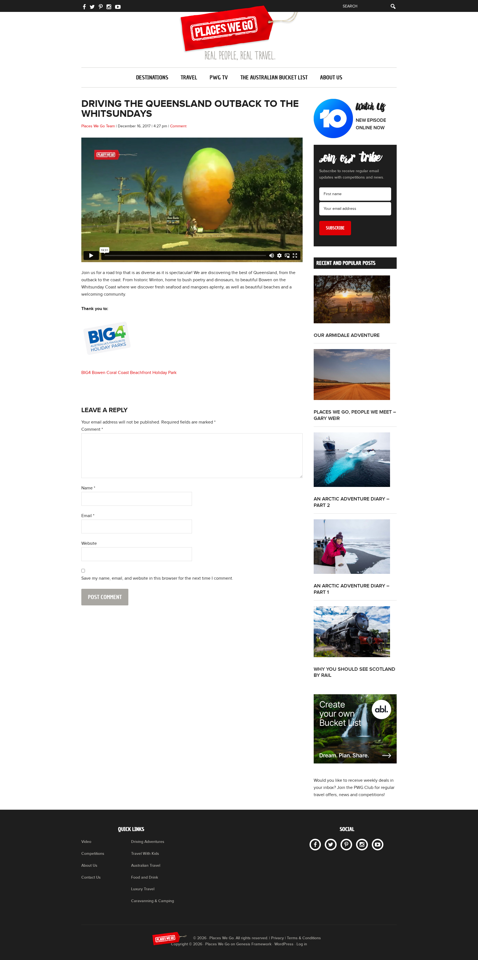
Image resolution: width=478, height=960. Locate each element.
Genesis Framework (253, 944)
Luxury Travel (142, 889)
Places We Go (239, 32)
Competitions (92, 853)
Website (89, 543)
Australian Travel (145, 865)
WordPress (283, 944)
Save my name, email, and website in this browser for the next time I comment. (157, 578)
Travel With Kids (145, 853)
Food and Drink (144, 877)
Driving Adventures (147, 841)
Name (88, 488)
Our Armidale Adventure (347, 335)
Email (87, 515)
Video (86, 841)
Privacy (277, 938)
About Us (89, 865)
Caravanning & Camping (152, 901)
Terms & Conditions (304, 938)
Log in (302, 944)
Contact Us (91, 877)
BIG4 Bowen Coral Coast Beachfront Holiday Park (128, 372)
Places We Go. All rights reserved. (238, 938)
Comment (178, 126)
